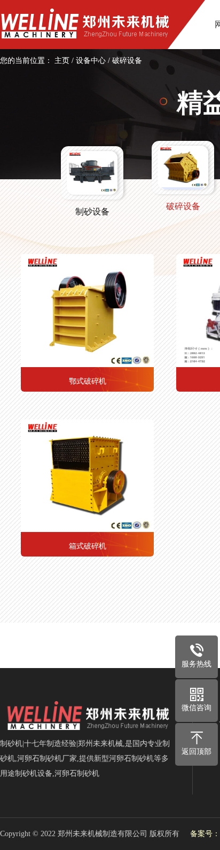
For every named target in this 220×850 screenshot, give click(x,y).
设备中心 (91, 61)
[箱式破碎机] (87, 476)
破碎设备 (127, 61)
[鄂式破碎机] (87, 310)
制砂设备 (92, 211)
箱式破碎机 (87, 546)
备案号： (205, 834)
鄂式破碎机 (87, 381)
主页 (61, 61)
